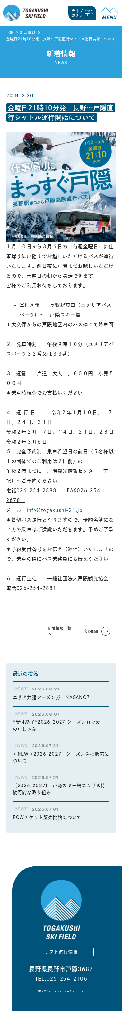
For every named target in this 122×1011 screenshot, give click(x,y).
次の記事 (91, 631)
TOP (10, 32)
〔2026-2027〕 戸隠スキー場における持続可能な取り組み (59, 789)
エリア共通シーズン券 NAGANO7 (54, 697)
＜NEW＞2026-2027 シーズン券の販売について (61, 757)
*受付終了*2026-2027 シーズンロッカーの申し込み (59, 725)
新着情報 (27, 32)
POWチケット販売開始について (47, 817)
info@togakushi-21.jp (55, 510)
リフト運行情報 (61, 952)
